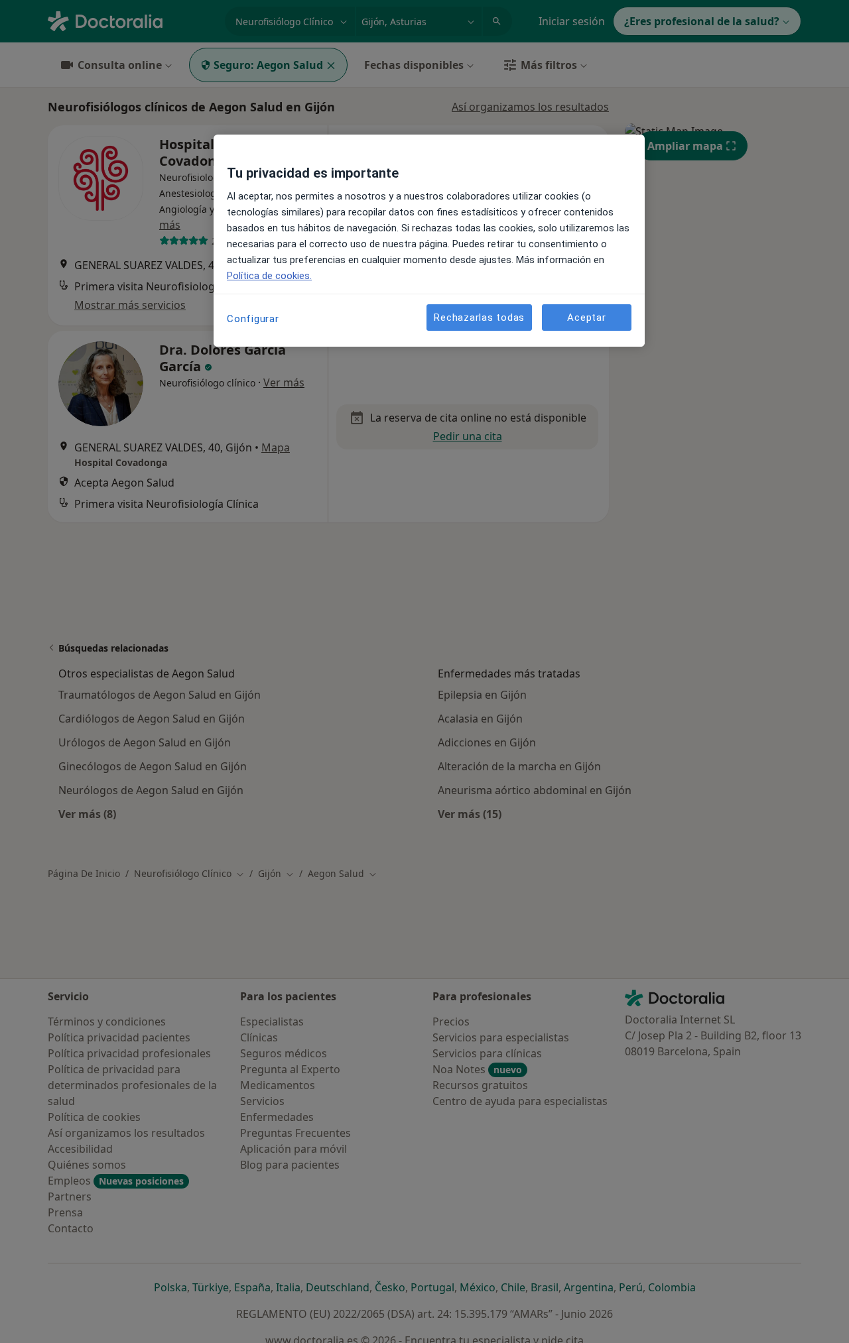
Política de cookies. (269, 276)
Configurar (253, 319)
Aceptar (586, 317)
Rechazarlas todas (479, 317)
